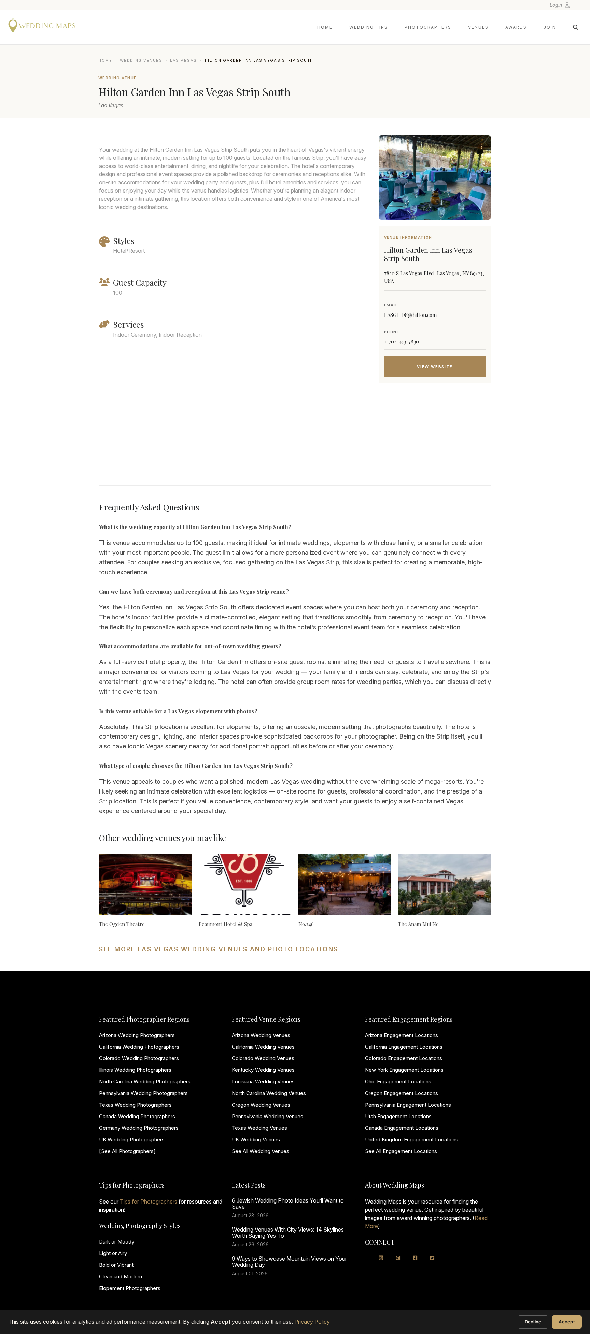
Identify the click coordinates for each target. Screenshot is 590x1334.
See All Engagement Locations (401, 1151)
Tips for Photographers (148, 1201)
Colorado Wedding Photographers (139, 1058)
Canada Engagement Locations (401, 1128)
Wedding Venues (141, 60)
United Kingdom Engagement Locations (411, 1139)
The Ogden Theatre (122, 924)
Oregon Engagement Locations (401, 1093)
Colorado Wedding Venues (263, 1058)
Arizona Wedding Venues (261, 1035)
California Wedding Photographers (139, 1046)
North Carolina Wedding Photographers (145, 1081)
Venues (478, 27)
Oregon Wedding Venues (261, 1104)
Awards (516, 27)
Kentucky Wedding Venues (263, 1070)
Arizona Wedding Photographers (137, 1035)
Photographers (428, 27)
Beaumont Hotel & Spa (225, 924)
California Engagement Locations (403, 1046)
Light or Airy (113, 1253)
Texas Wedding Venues (259, 1128)
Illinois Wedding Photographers (135, 1070)
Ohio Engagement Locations (398, 1081)
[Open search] (575, 27)
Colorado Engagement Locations (403, 1058)
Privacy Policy (312, 1321)
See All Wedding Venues (260, 1151)
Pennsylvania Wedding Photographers (143, 1093)
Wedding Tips (368, 27)
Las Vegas (183, 60)
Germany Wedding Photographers (139, 1128)
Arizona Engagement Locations (401, 1035)
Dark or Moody (116, 1241)
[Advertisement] (435, 442)
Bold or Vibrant (116, 1265)
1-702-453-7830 (401, 341)
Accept (567, 1321)
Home (325, 27)
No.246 (306, 924)
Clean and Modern (120, 1276)
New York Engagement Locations (404, 1070)
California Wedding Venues (263, 1046)
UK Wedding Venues (256, 1139)
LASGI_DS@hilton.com (410, 314)
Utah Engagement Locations (398, 1116)
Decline (533, 1321)
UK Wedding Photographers (132, 1139)
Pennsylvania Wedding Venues (267, 1116)
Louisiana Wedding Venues (263, 1081)
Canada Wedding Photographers (137, 1116)
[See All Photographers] (127, 1151)
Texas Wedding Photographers (135, 1104)
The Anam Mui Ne (418, 924)
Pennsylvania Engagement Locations (408, 1104)
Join (550, 27)
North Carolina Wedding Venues (269, 1093)
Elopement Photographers (129, 1288)
